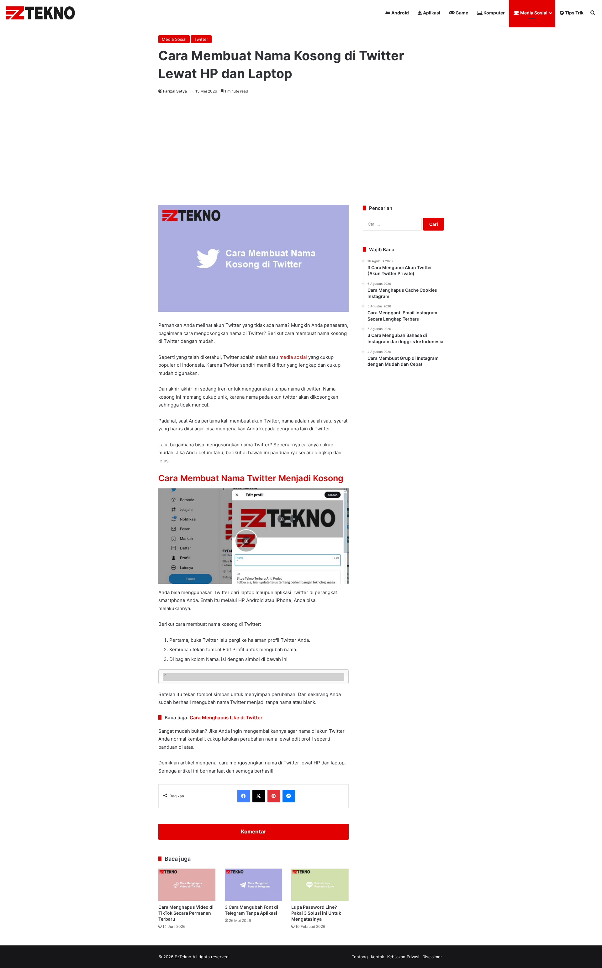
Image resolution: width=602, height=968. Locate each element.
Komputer (494, 12)
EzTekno (183, 956)
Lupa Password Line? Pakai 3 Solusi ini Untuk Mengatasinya (316, 913)
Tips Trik (574, 12)
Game (461, 12)
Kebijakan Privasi (403, 956)
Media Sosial (533, 12)
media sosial (293, 357)
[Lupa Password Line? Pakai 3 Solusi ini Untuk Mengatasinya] (319, 885)
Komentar (253, 831)
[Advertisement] (301, 148)
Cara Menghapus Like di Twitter (226, 718)
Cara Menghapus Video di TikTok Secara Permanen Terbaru (186, 913)
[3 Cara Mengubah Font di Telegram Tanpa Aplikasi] (253, 885)
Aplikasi (431, 12)
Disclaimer (432, 956)
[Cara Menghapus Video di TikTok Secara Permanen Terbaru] (186, 885)
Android (399, 12)
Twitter (201, 39)
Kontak (377, 956)
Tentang (360, 956)
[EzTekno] (41, 12)
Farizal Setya (175, 91)
